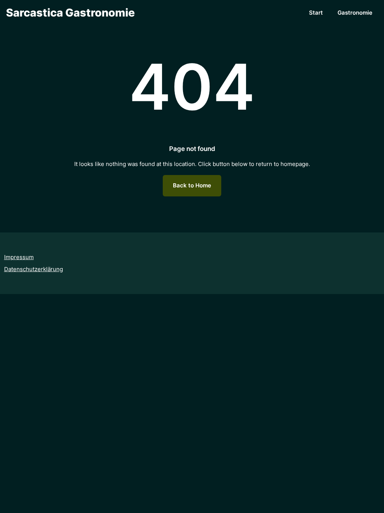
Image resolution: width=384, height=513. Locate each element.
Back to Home (192, 185)
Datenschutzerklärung (33, 269)
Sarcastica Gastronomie (70, 12)
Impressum (19, 257)
